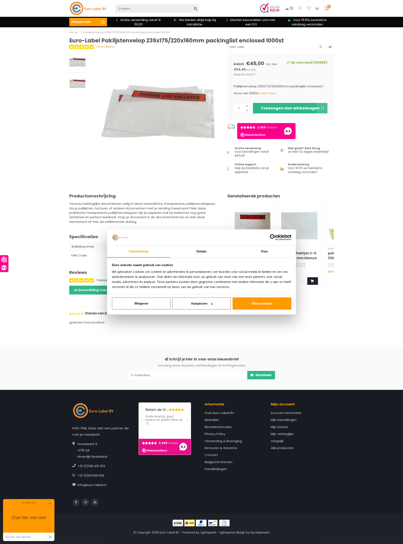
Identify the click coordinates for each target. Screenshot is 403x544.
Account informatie (286, 413)
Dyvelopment (260, 533)
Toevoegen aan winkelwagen (290, 108)
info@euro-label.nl (92, 485)
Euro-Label (237, 47)
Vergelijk (277, 441)
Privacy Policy (215, 434)
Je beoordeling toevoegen (95, 290)
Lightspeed (208, 533)
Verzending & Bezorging (223, 441)
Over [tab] (264, 251)
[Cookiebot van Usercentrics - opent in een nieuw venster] (273, 237)
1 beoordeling (105, 47)
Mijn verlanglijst (282, 434)
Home (73, 32)
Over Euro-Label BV (219, 413)
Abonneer (263, 375)
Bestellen (212, 420)
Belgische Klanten (218, 462)
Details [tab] (201, 251)
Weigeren (141, 303)
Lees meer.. (268, 93)
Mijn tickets (279, 427)
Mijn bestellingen (284, 420)
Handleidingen (216, 469)
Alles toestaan (261, 303)
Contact (211, 455)
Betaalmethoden (218, 427)
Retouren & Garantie (221, 448)
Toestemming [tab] (138, 251)
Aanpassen (199, 303)
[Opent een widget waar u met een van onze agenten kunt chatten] (28, 520)
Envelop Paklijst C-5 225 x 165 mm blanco (299, 255)
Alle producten (282, 448)
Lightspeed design (232, 533)
